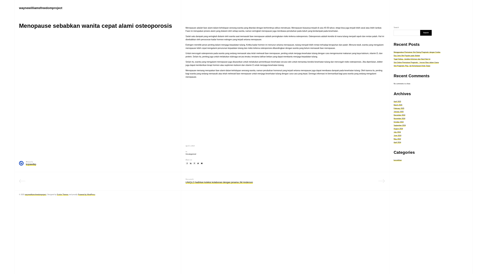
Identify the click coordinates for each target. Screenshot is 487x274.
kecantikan (398, 160)
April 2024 (397, 142)
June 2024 (397, 135)
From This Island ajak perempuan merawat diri (153, 182)
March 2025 (398, 105)
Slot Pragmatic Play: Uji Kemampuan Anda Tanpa (412, 66)
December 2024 (399, 115)
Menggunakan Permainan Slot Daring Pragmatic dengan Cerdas (417, 52)
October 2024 (399, 122)
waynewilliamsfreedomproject (35, 194)
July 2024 (397, 132)
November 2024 (399, 118)
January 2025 (399, 112)
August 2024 (398, 129)
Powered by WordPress (86, 194)
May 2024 (397, 139)
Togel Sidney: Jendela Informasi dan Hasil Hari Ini (412, 59)
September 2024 (400, 125)
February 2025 (399, 108)
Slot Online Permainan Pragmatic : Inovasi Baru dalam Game (416, 62)
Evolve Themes (62, 194)
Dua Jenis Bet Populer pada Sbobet (407, 56)
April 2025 (397, 101)
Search (396, 27)
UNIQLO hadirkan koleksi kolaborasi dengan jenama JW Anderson (219, 182)
